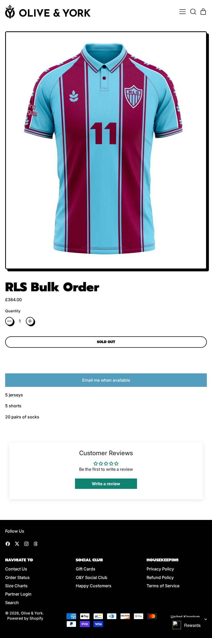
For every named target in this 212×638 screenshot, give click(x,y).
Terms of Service (163, 585)
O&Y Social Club (91, 577)
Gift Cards (85, 568)
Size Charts (16, 585)
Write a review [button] (106, 483)
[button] (192, 11)
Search (12, 602)
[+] (30, 321)
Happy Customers (93, 585)
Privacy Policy (160, 568)
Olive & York (32, 613)
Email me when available (106, 380)
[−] (9, 321)
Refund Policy (160, 577)
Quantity (12, 311)
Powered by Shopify (25, 618)
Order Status (17, 577)
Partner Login (18, 594)
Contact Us (16, 568)
